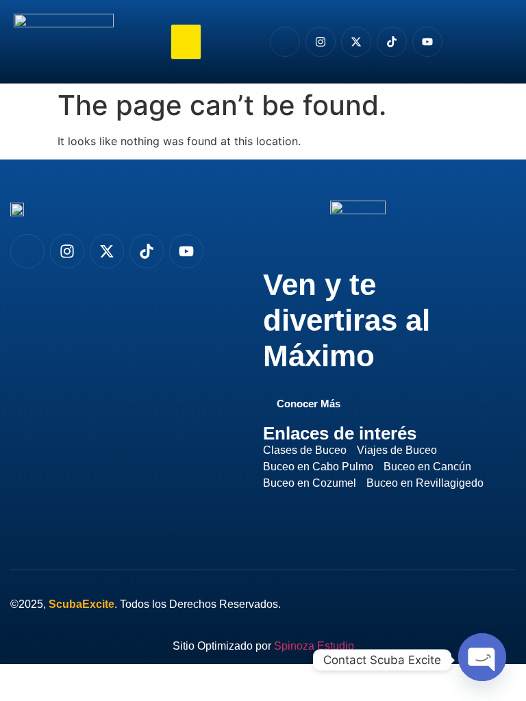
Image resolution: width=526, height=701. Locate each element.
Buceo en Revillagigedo (425, 483)
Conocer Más (308, 403)
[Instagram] (320, 42)
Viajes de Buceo (397, 450)
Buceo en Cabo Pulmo (318, 466)
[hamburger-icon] (186, 42)
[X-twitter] (356, 42)
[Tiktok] (392, 42)
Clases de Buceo (305, 450)
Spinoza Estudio (314, 646)
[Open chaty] (482, 658)
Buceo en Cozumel (309, 483)
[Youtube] (427, 42)
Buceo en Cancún (427, 466)
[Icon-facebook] (285, 42)
